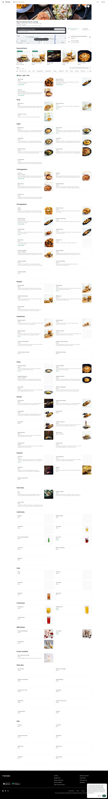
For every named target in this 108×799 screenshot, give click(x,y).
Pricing (83, 790)
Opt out (99, 795)
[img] (41, 39)
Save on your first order (59, 784)
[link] (85, 6)
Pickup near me (83, 780)
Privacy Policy (71, 790)
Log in (97, 2)
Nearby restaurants (84, 775)
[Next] (90, 48)
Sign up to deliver (58, 782)
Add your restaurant (58, 780)
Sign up (103, 2)
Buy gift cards (57, 778)
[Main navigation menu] (3, 1)
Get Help (56, 775)
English (83, 782)
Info (41, 23)
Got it (104, 795)
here (93, 793)
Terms (77, 790)
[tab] (22, 71)
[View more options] (88, 6)
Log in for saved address (60, 29)
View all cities (83, 778)
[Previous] (88, 48)
